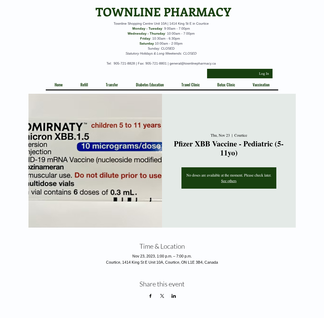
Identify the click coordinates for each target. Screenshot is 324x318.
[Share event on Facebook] (150, 296)
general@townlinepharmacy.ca (193, 63)
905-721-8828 (124, 63)
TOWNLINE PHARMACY (163, 11)
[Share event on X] (162, 296)
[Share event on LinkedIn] (173, 296)
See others (228, 180)
